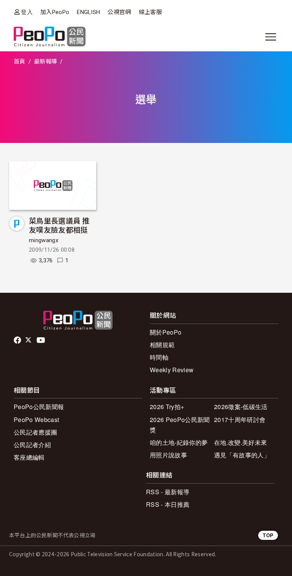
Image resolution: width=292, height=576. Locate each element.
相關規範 (162, 344)
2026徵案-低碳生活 (241, 406)
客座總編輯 (29, 457)
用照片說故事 (168, 455)
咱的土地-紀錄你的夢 (179, 442)
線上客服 (150, 12)
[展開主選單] (270, 36)
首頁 (19, 61)
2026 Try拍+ (167, 406)
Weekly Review (172, 369)
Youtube (41, 340)
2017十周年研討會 (239, 419)
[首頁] (50, 37)
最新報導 (45, 61)
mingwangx (43, 240)
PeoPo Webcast (36, 419)
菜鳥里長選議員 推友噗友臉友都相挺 (59, 225)
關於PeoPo (165, 332)
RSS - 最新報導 (167, 491)
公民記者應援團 (35, 432)
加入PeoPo (54, 12)
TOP (268, 535)
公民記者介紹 (32, 444)
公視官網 (119, 12)
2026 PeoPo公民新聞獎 (179, 424)
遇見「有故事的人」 (242, 455)
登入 (27, 12)
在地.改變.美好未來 (240, 442)
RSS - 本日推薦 (167, 504)
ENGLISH (88, 12)
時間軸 (159, 357)
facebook (18, 340)
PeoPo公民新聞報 (39, 406)
